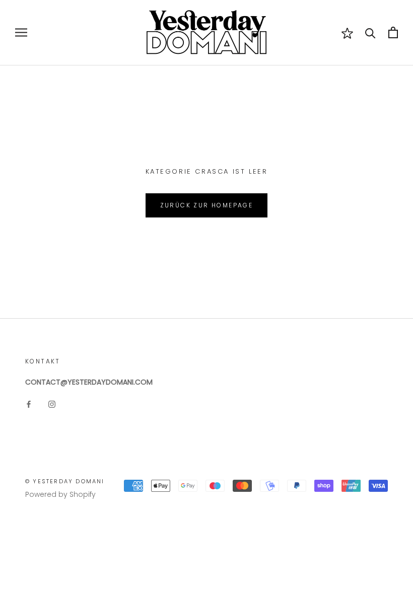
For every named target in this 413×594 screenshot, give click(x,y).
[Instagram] (51, 404)
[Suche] (370, 32)
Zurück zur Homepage (206, 205)
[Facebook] (28, 404)
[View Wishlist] (347, 33)
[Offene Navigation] (21, 32)
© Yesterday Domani (65, 481)
